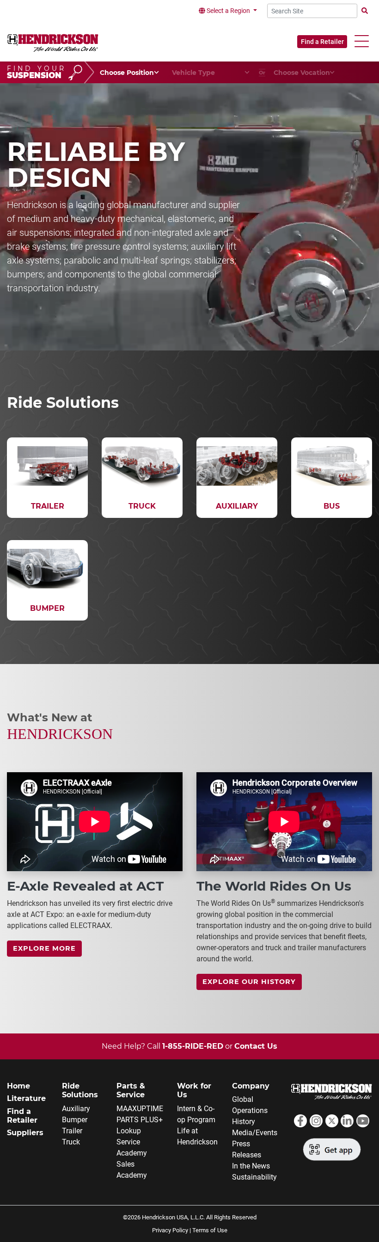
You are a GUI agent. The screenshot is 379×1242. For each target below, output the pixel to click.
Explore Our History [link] (249, 982)
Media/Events (254, 1132)
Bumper (74, 1119)
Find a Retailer (322, 41)
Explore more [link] (44, 948)
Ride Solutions (80, 1090)
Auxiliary (76, 1108)
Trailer (72, 1130)
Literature (26, 1098)
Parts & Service (130, 1090)
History (243, 1121)
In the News (251, 1166)
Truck (71, 1141)
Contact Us (255, 1046)
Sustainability (254, 1177)
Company (250, 1086)
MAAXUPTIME (139, 1108)
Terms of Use (209, 1230)
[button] (362, 41)
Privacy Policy (170, 1230)
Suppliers (25, 1132)
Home (18, 1086)
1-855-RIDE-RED (192, 1046)
